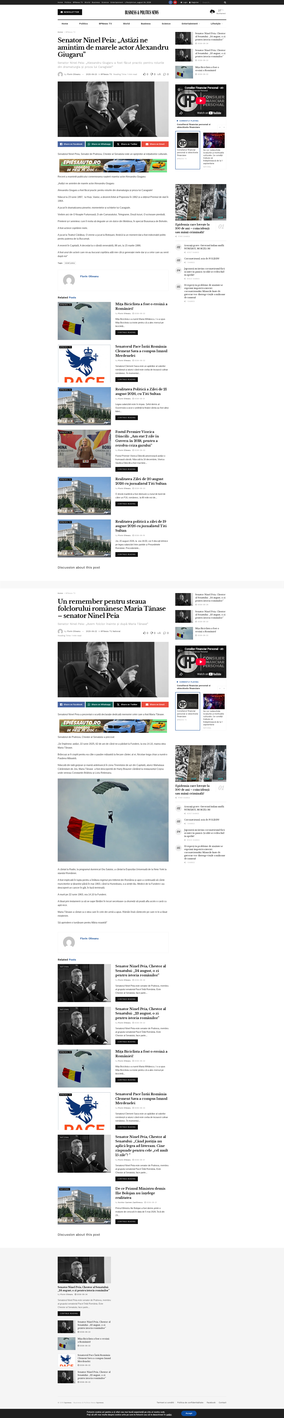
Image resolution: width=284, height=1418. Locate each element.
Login (184, 2)
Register (195, 2)
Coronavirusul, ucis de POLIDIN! (201, 258)
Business (96, 2)
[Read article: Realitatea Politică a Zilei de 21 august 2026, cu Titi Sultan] (84, 406)
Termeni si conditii (165, 1402)
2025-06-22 (91, 631)
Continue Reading (128, 331)
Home (60, 2)
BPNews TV (78, 2)
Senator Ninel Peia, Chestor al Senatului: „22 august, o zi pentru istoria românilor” (94, 1375)
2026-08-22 (139, 313)
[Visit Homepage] (142, 12)
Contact (222, 1402)
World (87, 2)
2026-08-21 (139, 399)
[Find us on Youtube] (175, 2)
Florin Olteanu (73, 74)
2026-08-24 (139, 980)
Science (105, 2)
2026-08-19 (139, 535)
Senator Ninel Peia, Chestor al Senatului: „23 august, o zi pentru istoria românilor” (210, 53)
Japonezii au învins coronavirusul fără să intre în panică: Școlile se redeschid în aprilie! (204, 271)
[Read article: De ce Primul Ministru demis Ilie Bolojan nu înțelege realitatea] (84, 1205)
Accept (189, 1413)
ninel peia (70, 263)
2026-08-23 (139, 1023)
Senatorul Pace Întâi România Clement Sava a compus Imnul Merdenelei (141, 351)
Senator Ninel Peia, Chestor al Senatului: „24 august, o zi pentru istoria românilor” (210, 36)
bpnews (67, 1403)
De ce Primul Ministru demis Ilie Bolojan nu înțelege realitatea (140, 1193)
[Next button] (224, 127)
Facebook (211, 1402)
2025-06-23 (91, 74)
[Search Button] (224, 2)
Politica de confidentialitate (190, 1402)
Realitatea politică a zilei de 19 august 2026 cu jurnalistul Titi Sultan (141, 526)
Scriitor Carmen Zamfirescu (130, 1202)
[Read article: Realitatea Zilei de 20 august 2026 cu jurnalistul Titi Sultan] (84, 496)
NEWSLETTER (71, 12)
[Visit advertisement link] (113, 165)
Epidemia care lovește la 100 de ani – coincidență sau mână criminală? (192, 228)
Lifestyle (129, 2)
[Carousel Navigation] (221, 127)
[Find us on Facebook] (170, 2)
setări (169, 1414)
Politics (68, 2)
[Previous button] (219, 127)
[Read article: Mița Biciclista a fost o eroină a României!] (84, 321)
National (116, 631)
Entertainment (116, 2)
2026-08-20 (139, 450)
